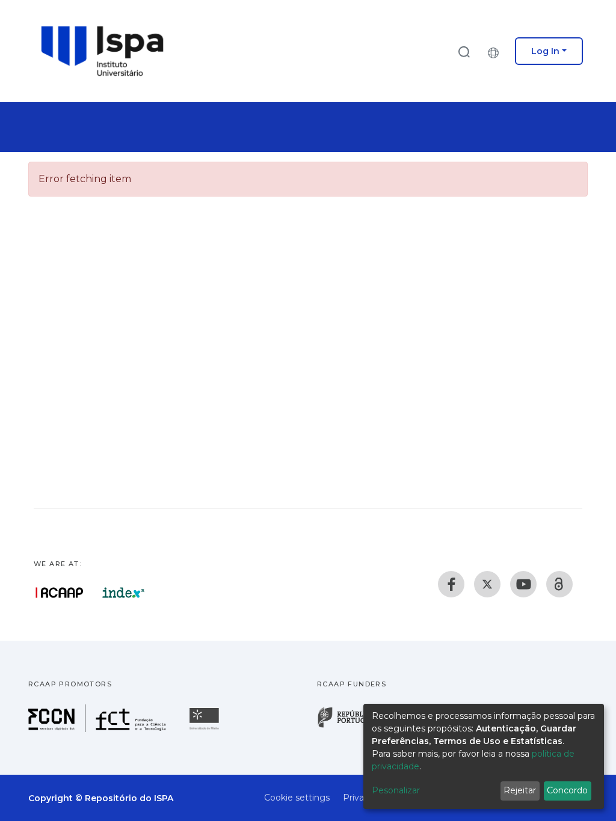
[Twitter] (487, 584)
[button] (496, 51)
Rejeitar (520, 790)
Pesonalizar (396, 790)
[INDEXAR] (123, 592)
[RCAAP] (559, 584)
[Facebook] (451, 584)
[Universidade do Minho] (205, 728)
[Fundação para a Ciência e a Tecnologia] (98, 728)
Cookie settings (297, 797)
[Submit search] (464, 51)
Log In (545, 51)
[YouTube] (523, 584)
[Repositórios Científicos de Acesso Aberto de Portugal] (59, 592)
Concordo (567, 790)
